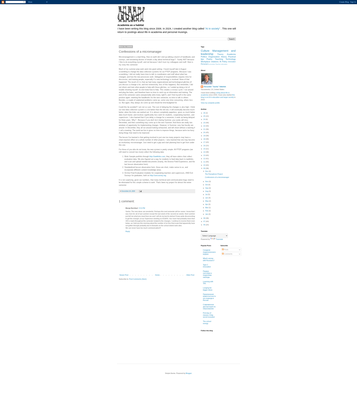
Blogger (189, 373)
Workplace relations (210, 61)
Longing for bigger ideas (207, 289)
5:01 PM (142, 208)
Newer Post (124, 275)
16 (204, 146)
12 (204, 159)
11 (204, 162)
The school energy (207, 322)
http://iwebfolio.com (157, 156)
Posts (226, 250)
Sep (207, 188)
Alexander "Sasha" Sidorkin (215, 87)
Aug (207, 191)
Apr (206, 204)
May (207, 201)
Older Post (190, 275)
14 (204, 152)
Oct (206, 185)
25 (204, 116)
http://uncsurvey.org (158, 175)
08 (204, 218)
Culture (205, 50)
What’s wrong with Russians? (208, 259)
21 (204, 129)
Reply (128, 231)
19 (204, 136)
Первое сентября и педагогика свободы (207, 274)
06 (204, 225)
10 (204, 165)
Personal (204, 64)
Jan (206, 214)
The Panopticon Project (214, 174)
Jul (206, 194)
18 (204, 139)
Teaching (219, 59)
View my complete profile (210, 103)
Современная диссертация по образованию (209, 307)
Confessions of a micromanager (217, 177)
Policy (224, 61)
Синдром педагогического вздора (209, 252)
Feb (207, 211)
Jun (206, 198)
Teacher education (221, 64)
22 (204, 126)
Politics (204, 57)
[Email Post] (140, 191)
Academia (231, 54)
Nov (207, 181)
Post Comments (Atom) (138, 279)
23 (204, 123)
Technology (231, 59)
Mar (207, 208)
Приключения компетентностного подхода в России (209, 297)
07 (204, 221)
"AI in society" (213, 28)
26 (204, 113)
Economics (211, 64)
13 (204, 155)
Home (157, 275)
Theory (220, 54)
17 (204, 142)
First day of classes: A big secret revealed (209, 315)
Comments (228, 254)
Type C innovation (207, 266)
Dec (207, 171)
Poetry (209, 59)
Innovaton (232, 62)
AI (220, 61)
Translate (219, 239)
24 (204, 119)
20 (204, 132)
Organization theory (217, 57)
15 (204, 149)
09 (204, 168)
